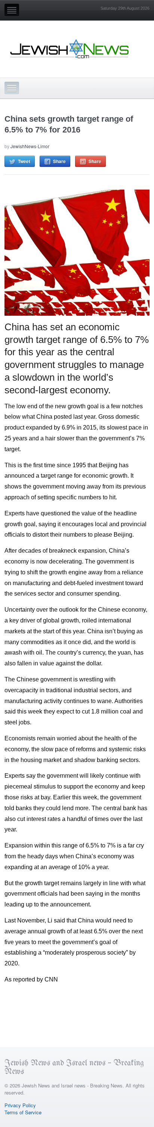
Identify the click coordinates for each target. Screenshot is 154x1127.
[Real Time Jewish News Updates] (69, 49)
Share (59, 161)
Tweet (24, 161)
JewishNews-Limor (29, 146)
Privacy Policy (20, 1105)
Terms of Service (22, 1112)
